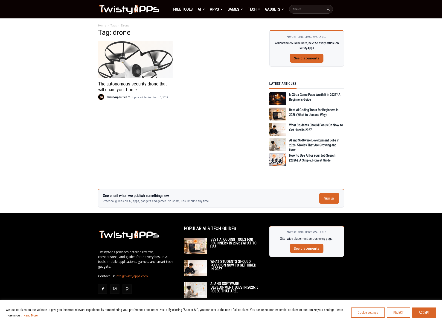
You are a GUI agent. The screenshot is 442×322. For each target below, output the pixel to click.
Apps (214, 9)
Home (102, 25)
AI (199, 9)
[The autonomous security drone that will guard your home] (135, 59)
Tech (252, 9)
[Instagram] (114, 289)
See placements (306, 58)
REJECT (398, 312)
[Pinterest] (127, 289)
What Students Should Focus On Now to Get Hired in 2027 (233, 265)
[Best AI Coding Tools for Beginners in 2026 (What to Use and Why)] (277, 114)
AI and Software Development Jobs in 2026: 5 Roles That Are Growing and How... (314, 145)
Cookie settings (368, 312)
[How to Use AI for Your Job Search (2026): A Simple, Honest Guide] (277, 159)
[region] (221, 311)
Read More (31, 315)
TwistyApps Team (118, 96)
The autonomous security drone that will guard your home (132, 86)
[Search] (328, 9)
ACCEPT (424, 312)
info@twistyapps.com (132, 276)
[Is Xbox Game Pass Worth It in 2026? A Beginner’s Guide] (277, 98)
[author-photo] (101, 97)
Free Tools (183, 9)
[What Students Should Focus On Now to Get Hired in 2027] (277, 129)
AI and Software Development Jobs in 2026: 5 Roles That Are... (234, 287)
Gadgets (272, 9)
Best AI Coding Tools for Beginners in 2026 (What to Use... (233, 243)
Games (233, 9)
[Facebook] (102, 289)
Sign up (329, 198)
